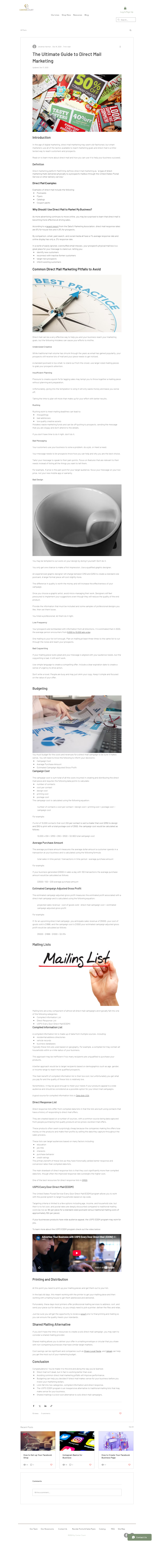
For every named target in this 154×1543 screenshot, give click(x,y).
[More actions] (120, 46)
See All (131, 1427)
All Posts (23, 30)
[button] (55, 14)
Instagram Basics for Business (72, 1456)
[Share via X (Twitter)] (39, 1406)
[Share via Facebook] (33, 1406)
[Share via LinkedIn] (45, 1406)
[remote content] (77, 1253)
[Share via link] (51, 1406)
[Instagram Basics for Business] (77, 1441)
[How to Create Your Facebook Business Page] (116, 1441)
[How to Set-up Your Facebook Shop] (38, 1441)
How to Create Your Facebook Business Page (116, 1456)
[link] (125, 7)
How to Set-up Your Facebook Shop (37, 1456)
